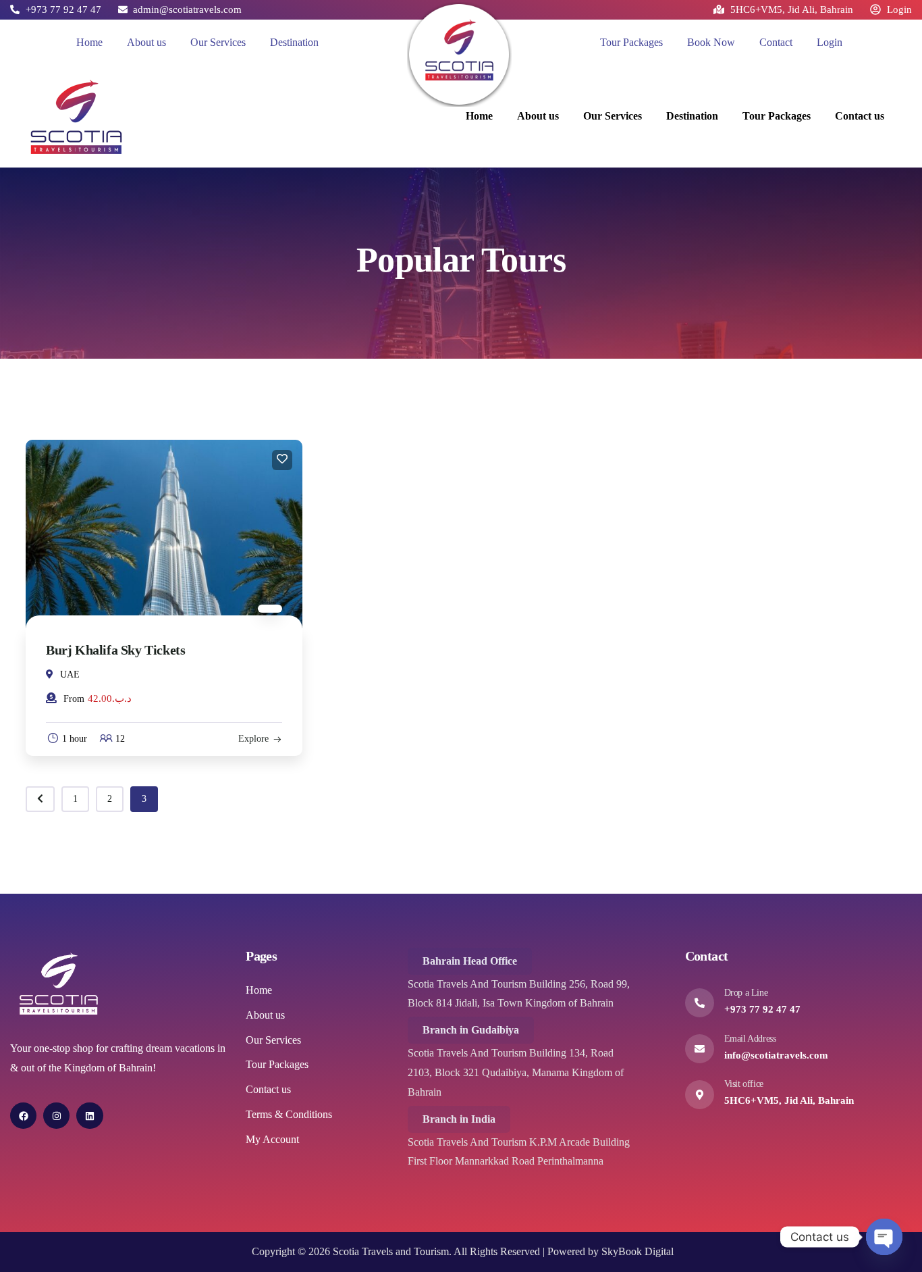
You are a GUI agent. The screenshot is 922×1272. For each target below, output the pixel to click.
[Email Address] (699, 1048)
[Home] (459, 54)
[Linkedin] (89, 1115)
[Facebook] (23, 1115)
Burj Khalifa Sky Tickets (115, 649)
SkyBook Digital (637, 1251)
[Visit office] (699, 1094)
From (73, 699)
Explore (253, 739)
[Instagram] (56, 1115)
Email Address (750, 1039)
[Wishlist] (282, 460)
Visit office (743, 1084)
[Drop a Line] (699, 1002)
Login (829, 42)
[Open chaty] (884, 1237)
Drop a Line (746, 993)
